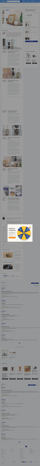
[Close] (31, 225)
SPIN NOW (12, 237)
